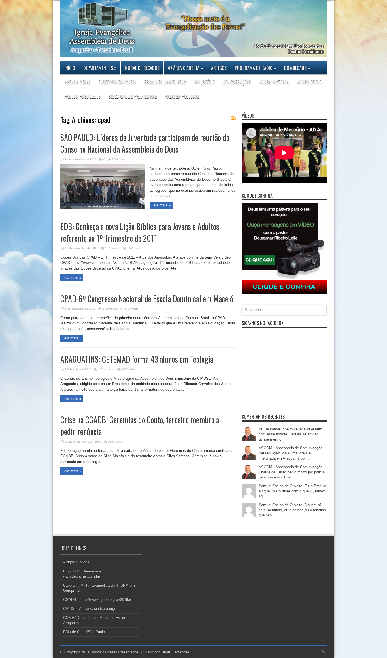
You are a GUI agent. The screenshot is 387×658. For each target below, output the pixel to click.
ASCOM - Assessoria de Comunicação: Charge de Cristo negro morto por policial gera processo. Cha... (292, 472)
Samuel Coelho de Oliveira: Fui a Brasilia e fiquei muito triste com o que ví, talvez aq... (292, 491)
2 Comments (106, 369)
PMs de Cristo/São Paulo (84, 632)
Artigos (219, 68)
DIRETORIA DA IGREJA (117, 82)
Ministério (204, 82)
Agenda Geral (77, 82)
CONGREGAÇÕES (237, 82)
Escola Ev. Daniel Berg (165, 82)
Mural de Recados (142, 68)
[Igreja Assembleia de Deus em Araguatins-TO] (193, 52)
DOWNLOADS (297, 68)
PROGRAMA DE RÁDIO (255, 68)
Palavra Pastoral (182, 96)
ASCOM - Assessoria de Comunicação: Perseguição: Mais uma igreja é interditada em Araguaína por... (291, 453)
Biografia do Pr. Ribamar (133, 96)
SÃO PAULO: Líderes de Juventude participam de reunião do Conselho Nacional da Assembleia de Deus (144, 143)
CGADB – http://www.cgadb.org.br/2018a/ (97, 599)
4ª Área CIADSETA (185, 68)
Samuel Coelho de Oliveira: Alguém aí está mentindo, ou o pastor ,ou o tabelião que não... (292, 510)
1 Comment (112, 248)
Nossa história (274, 82)
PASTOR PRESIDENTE (82, 96)
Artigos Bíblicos (76, 562)
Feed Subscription (233, 118)
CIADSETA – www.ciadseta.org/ (89, 608)
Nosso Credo (309, 82)
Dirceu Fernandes (175, 652)
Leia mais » (161, 205)
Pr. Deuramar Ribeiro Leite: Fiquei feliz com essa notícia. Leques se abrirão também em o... (290, 434)
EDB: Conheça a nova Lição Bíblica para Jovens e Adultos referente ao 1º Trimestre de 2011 (139, 232)
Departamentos (99, 68)
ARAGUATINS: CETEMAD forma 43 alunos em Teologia (136, 359)
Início (69, 68)
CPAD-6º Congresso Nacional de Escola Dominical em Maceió (146, 298)
